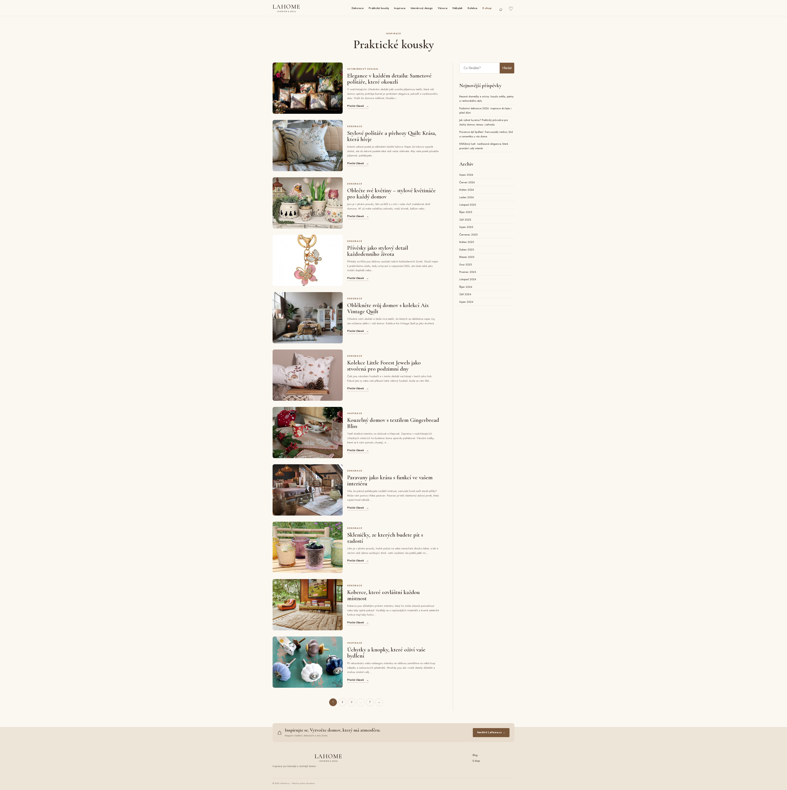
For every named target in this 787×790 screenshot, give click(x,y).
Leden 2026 (466, 197)
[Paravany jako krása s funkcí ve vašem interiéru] (308, 490)
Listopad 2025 (467, 205)
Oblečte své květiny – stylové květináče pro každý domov (391, 193)
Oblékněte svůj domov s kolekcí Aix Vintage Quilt (388, 308)
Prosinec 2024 (467, 272)
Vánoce (442, 8)
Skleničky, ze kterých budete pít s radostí (385, 537)
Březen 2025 (466, 257)
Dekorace (358, 8)
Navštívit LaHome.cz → (491, 732)
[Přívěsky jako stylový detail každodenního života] (308, 260)
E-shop (486, 8)
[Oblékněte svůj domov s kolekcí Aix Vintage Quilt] (308, 317)
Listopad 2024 (467, 279)
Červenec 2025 (468, 235)
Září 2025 (465, 220)
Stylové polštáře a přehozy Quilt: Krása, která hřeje (391, 136)
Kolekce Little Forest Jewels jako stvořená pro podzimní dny (384, 365)
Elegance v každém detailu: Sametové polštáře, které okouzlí (389, 78)
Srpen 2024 (466, 302)
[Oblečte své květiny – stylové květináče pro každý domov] (308, 203)
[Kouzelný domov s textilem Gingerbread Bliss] (308, 432)
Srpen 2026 (466, 175)
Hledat (507, 68)
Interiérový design (422, 8)
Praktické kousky (379, 8)
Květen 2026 (466, 190)
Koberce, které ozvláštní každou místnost (383, 595)
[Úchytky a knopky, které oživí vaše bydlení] (308, 662)
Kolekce (473, 8)
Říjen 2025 (465, 212)
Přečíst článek (358, 106)
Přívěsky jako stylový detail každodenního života (377, 250)
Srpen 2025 (466, 227)
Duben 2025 (466, 250)
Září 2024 (465, 294)
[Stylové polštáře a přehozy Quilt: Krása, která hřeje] (308, 145)
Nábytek (458, 8)
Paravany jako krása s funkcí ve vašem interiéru (390, 480)
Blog (475, 755)
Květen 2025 (466, 242)
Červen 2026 (467, 182)
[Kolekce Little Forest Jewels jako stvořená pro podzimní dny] (308, 375)
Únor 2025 (465, 264)
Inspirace (399, 8)
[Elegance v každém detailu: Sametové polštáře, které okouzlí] (308, 88)
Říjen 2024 (465, 287)
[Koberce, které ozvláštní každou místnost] (308, 604)
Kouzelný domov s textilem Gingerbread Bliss (393, 423)
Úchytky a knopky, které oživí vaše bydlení (386, 652)
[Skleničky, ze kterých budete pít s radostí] (308, 547)
